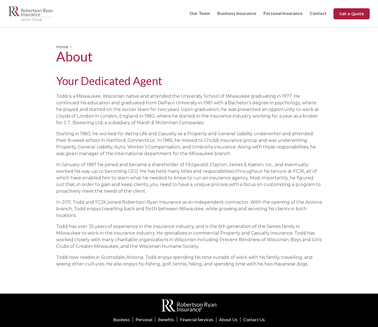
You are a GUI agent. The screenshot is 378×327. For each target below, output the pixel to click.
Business (121, 319)
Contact (318, 13)
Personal (144, 319)
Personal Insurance (282, 13)
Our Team (200, 13)
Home (62, 46)
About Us (228, 319)
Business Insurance (236, 13)
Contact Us (254, 319)
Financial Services (196, 319)
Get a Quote (351, 13)
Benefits (166, 319)
